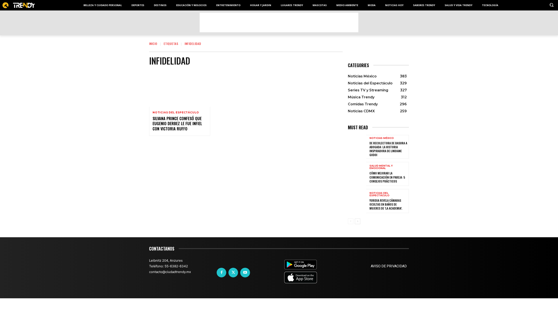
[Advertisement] (279, 22)
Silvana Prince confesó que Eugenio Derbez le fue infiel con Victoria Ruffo (177, 123)
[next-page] (357, 221)
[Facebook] (221, 272)
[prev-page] (350, 221)
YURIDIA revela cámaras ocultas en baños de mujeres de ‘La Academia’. (385, 204)
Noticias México (381, 138)
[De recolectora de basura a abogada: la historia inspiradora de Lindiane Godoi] (357, 147)
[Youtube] (245, 272)
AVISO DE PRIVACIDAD (389, 266)
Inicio (153, 43)
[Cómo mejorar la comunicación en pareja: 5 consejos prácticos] (357, 174)
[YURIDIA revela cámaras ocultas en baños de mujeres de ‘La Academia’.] (357, 201)
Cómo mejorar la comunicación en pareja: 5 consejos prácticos (387, 177)
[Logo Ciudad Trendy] (18, 5)
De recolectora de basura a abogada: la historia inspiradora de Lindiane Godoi (388, 149)
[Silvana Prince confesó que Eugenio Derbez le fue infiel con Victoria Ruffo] (179, 88)
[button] (551, 5)
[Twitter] (233, 272)
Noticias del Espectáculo (176, 112)
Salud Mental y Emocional (381, 167)
